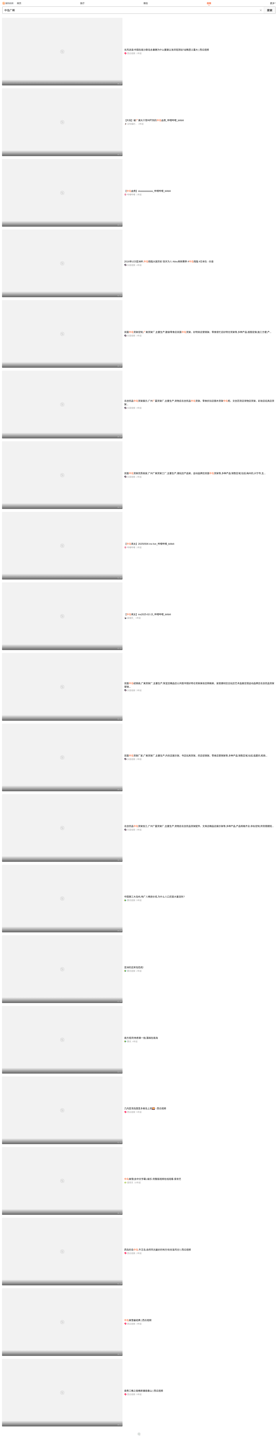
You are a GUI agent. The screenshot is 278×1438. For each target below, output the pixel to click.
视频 (209, 3)
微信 (145, 3)
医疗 (82, 3)
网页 (19, 3)
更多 (272, 3)
